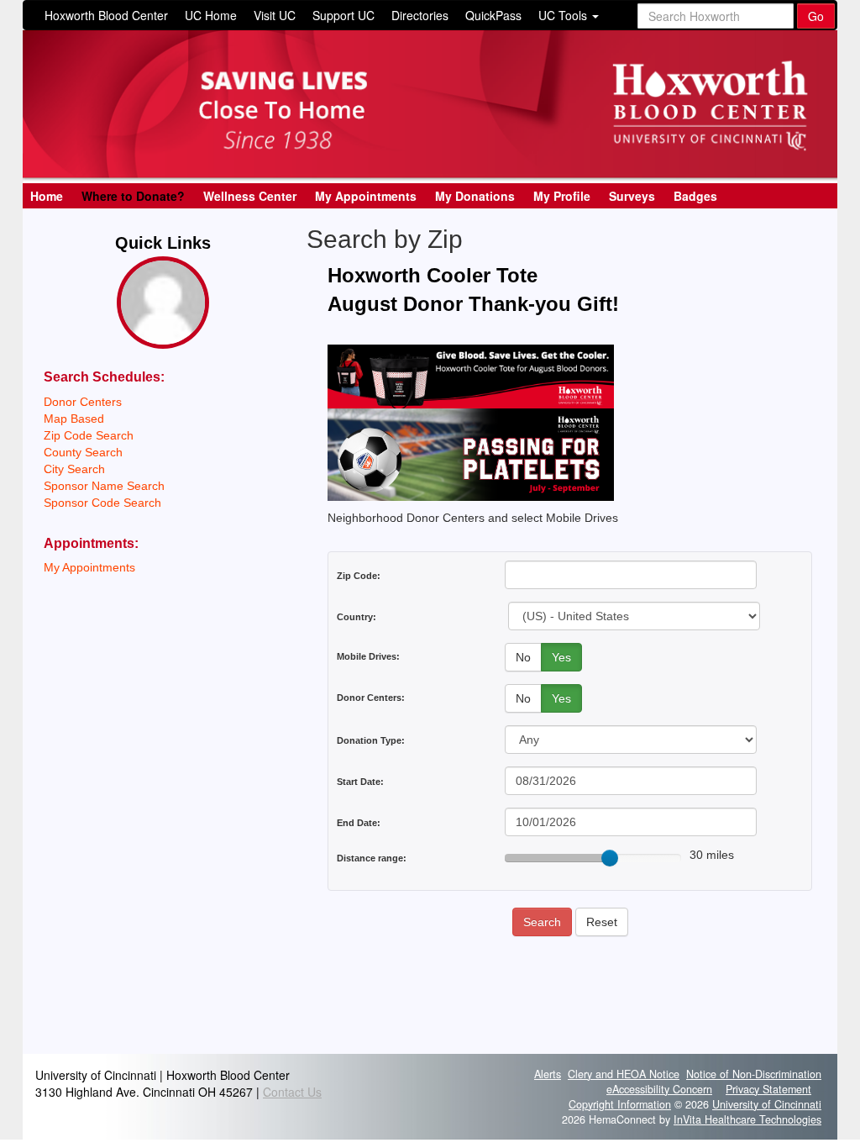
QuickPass (493, 15)
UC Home (211, 15)
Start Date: (360, 782)
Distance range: (371, 858)
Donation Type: (371, 740)
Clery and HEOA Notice (623, 1074)
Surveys (632, 195)
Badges (695, 195)
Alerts (547, 1074)
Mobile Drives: (368, 656)
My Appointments (366, 195)
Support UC (343, 15)
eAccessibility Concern (659, 1089)
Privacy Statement (768, 1089)
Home (46, 195)
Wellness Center (249, 195)
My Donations (475, 195)
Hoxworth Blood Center (106, 15)
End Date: (358, 823)
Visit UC (275, 15)
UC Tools (564, 15)
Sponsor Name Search (104, 485)
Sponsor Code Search (102, 502)
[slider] (609, 858)
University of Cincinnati (766, 1104)
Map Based (74, 418)
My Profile (561, 195)
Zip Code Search (89, 435)
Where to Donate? (133, 195)
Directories (419, 15)
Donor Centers (83, 401)
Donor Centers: (371, 697)
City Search (74, 469)
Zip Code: (358, 576)
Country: (356, 617)
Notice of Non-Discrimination (753, 1074)
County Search (83, 452)
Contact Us (292, 1091)
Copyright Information (620, 1104)
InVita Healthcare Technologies (747, 1119)
